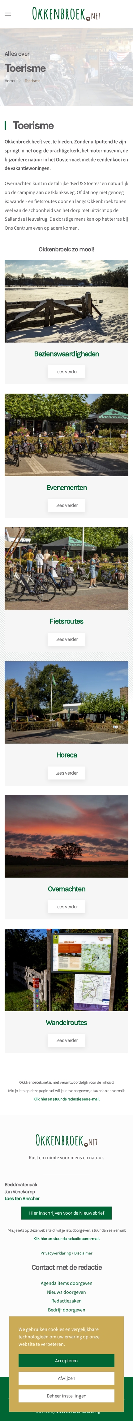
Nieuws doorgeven (66, 1292)
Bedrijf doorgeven (66, 1310)
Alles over (17, 53)
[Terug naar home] (66, 14)
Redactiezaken (66, 1301)
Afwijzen (66, 1378)
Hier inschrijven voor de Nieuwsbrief (66, 1213)
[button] (8, 14)
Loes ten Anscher (22, 1198)
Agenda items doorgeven (66, 1283)
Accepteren (66, 1360)
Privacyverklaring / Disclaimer (66, 1253)
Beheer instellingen (67, 1396)
